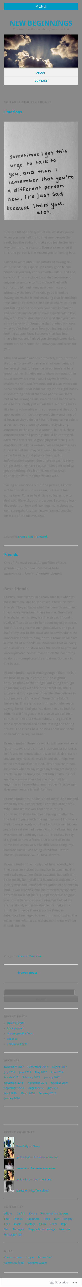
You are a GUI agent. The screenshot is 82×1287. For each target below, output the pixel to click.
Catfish (21, 1213)
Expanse (12, 1038)
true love (64, 1229)
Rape (64, 1224)
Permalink (41, 536)
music (17, 1224)
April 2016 (10, 1093)
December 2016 (13, 1082)
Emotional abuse (17, 1044)
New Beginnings (41, 23)
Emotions (13, 112)
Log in (30, 1257)
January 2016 (12, 1098)
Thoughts (18, 1229)
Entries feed (45, 1257)
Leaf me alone (42, 1179)
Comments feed (14, 1262)
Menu (41, 6)
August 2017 (59, 1067)
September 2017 (38, 1067)
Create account (13, 1257)
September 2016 (14, 1088)
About (41, 72)
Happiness (33, 1218)
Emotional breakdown (54, 1213)
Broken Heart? (15, 1023)
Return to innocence (46, 1157)
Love (7, 1224)
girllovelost (23, 1157)
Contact (41, 80)
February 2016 (47, 1093)
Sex (6, 1229)
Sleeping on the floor (20, 1033)
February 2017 (31, 1077)
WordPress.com (37, 1262)
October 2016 (59, 1082)
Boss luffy (22, 1146)
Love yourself (15, 1028)
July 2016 (52, 1088)
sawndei (21, 1168)
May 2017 (41, 1072)
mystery (30, 1224)
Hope (47, 1218)
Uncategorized (13, 1234)
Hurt (30, 536)
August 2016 (35, 1088)
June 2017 (25, 1072)
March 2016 (28, 1093)
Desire (33, 1213)
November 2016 (37, 1082)
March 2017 (11, 1077)
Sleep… (37, 1146)
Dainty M (21, 1190)
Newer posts (29, 972)
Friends (22, 536)
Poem (53, 1224)
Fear (6, 1218)
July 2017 (9, 1072)
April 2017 (57, 1072)
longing (67, 1218)
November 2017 (14, 1067)
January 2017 (52, 1077)
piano (42, 1224)
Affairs (8, 1213)
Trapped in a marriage (41, 1229)
